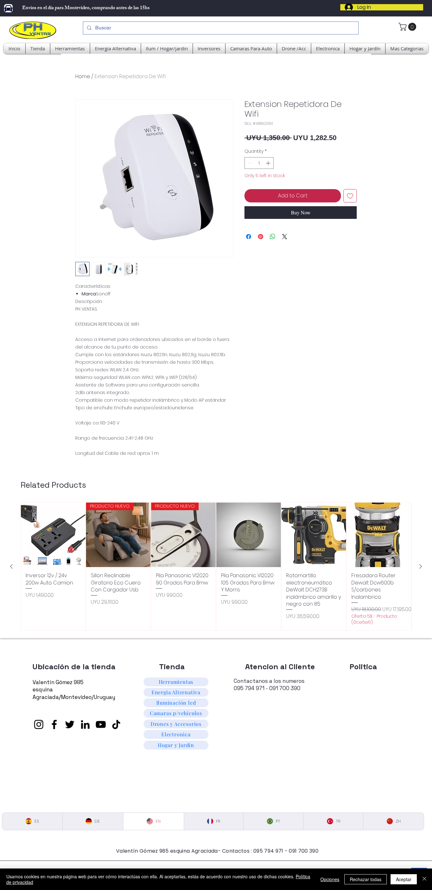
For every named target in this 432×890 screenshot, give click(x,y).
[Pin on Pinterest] (260, 236)
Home (82, 76)
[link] (408, 27)
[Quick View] (53, 535)
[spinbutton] (259, 163)
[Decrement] (249, 163)
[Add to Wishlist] (350, 195)
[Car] (8, 8)
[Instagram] (39, 724)
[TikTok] (116, 724)
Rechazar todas (365, 879)
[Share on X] (284, 236)
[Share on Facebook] (248, 236)
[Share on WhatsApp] (272, 236)
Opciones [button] (329, 879)
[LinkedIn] (85, 724)
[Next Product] (420, 566)
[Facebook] (54, 724)
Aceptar (403, 879)
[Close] (424, 879)
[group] (216, 566)
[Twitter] (70, 724)
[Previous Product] (11, 566)
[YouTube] (101, 724)
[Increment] (269, 163)
